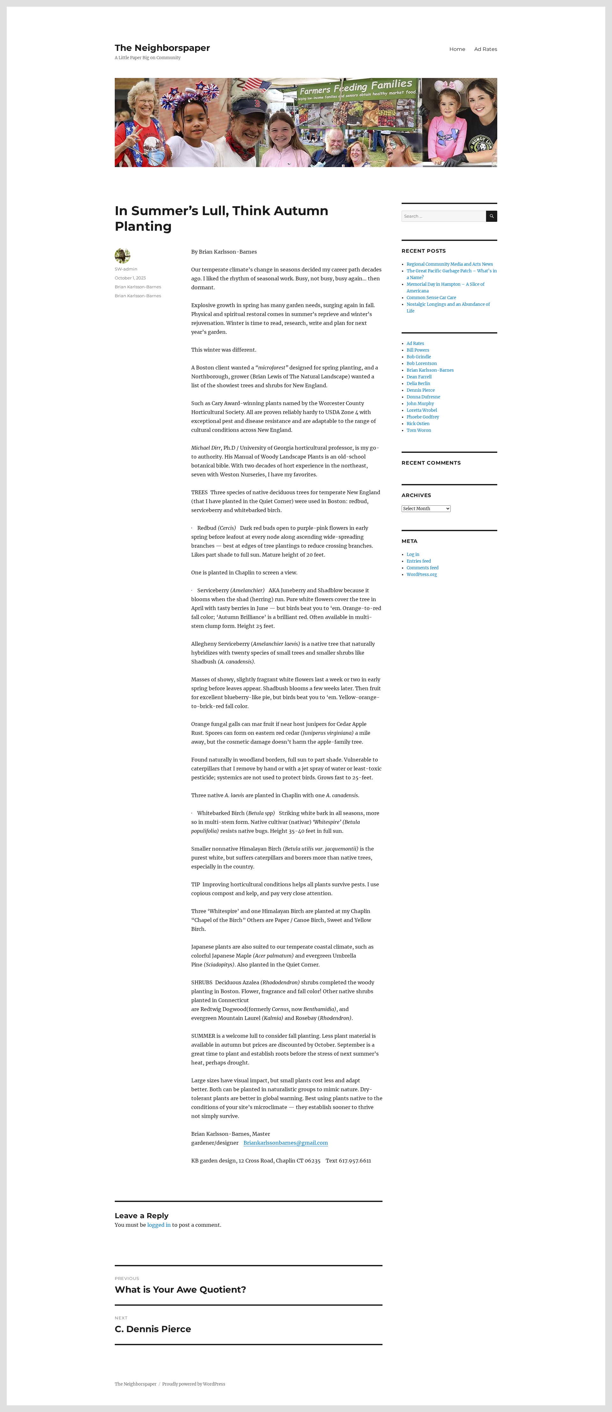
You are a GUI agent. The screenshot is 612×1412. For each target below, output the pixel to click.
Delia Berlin (418, 383)
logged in (159, 1225)
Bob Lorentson (422, 363)
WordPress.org (422, 574)
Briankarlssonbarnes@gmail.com (286, 1143)
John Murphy (420, 403)
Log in (413, 554)
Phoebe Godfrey (423, 417)
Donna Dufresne (423, 397)
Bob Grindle (419, 357)
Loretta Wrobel (422, 410)
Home (457, 49)
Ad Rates (485, 49)
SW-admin (126, 268)
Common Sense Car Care (431, 297)
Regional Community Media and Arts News (450, 264)
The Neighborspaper (162, 47)
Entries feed (419, 561)
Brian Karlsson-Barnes (138, 286)
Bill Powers (418, 350)
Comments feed (423, 568)
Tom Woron (419, 430)
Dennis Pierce (421, 390)
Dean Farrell (419, 377)
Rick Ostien (418, 423)
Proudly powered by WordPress (193, 1384)
